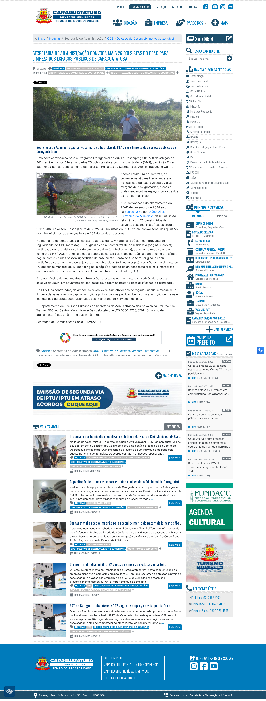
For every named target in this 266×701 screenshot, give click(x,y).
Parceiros (195, 23)
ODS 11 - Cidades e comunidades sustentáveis (76, 72)
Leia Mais (174, 457)
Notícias (54, 38)
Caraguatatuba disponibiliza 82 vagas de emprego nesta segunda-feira (118, 564)
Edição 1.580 (133, 211)
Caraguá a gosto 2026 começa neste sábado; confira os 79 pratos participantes (209, 369)
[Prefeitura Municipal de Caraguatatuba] (68, 15)
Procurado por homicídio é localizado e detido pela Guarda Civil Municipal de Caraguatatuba (132, 436)
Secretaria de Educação (208, 451)
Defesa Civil (202, 402)
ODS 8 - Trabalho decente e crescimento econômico (142, 72)
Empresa (161, 23)
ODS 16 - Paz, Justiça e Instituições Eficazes (95, 466)
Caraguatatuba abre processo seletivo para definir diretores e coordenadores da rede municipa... (209, 442)
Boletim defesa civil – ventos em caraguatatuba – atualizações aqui (208, 391)
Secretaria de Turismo (207, 378)
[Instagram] (223, 6)
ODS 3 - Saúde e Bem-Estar (142, 507)
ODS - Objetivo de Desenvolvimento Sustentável (140, 38)
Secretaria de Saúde (98, 503)
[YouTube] (214, 6)
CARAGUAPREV (203, 426)
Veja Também (49, 427)
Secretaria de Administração (85, 68)
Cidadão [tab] (198, 215)
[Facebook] (206, 6)
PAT (89, 585)
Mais (224, 23)
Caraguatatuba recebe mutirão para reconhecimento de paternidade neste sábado (126, 523)
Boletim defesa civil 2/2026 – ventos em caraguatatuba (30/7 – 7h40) (208, 466)
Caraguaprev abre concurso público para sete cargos (205, 416)
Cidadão (130, 23)
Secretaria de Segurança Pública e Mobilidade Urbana (118, 457)
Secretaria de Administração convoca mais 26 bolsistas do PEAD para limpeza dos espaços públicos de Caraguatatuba (101, 56)
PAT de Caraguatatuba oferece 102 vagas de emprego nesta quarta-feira (120, 605)
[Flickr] (230, 6)
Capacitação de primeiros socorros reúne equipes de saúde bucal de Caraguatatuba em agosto (134, 481)
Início (41, 38)
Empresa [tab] (222, 215)
